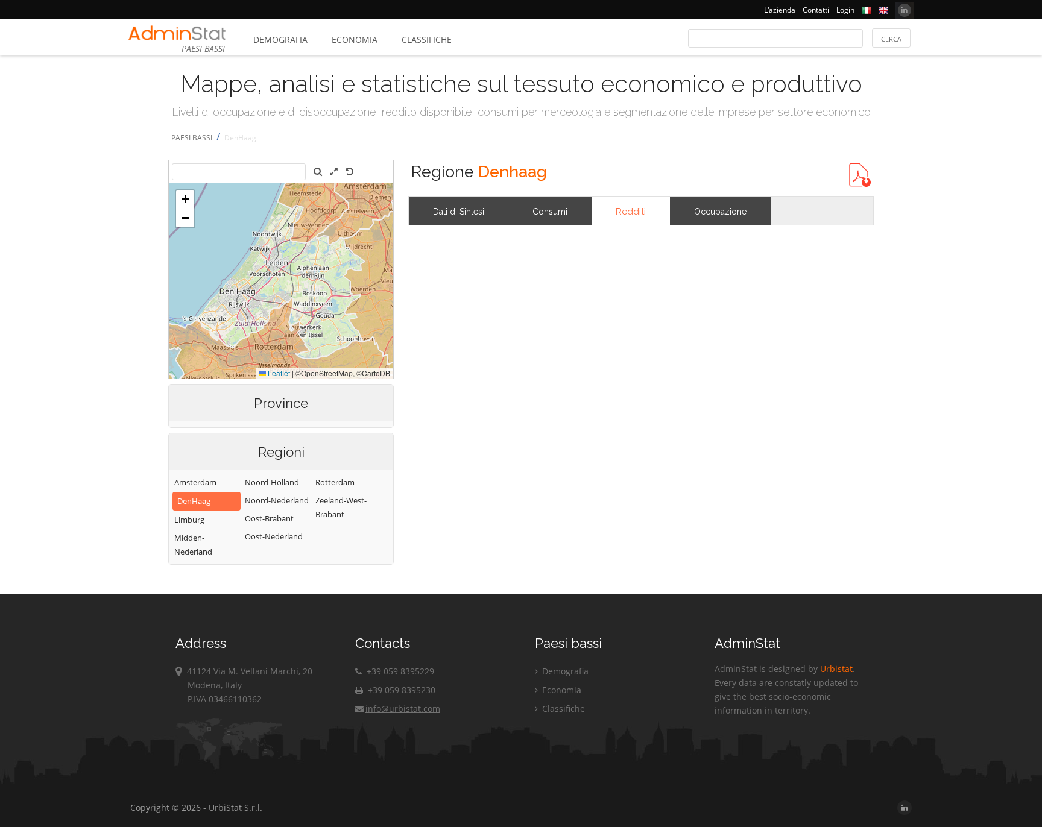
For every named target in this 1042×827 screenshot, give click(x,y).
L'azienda (779, 10)
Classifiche (427, 39)
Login (845, 10)
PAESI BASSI (191, 138)
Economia (354, 39)
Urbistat (836, 668)
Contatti (816, 10)
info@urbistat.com (402, 708)
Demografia (280, 39)
